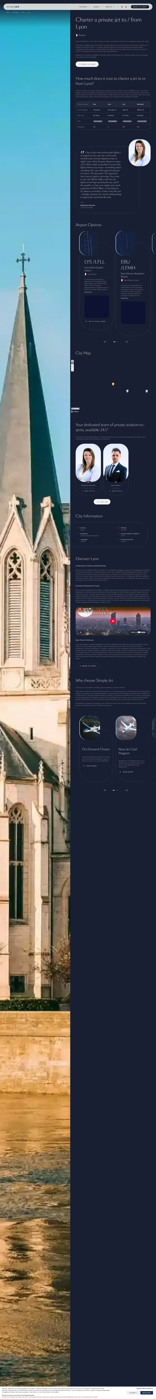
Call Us (104, 502)
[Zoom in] (72, 365)
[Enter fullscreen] (72, 361)
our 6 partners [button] (23, 1388)
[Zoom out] (72, 367)
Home (7, 12)
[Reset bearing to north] (72, 370)
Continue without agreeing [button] (144, 1388)
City (23, 12)
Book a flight (89, 64)
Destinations (16, 12)
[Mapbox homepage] (75, 412)
